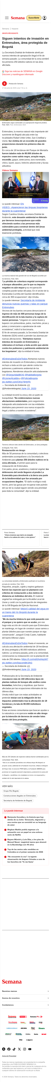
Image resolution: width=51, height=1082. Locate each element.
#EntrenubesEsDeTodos (14, 358)
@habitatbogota (33, 375)
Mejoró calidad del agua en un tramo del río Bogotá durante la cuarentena (25, 612)
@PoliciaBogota (29, 378)
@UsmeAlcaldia (10, 378)
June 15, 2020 (28, 388)
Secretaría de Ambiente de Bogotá (18, 800)
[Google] (3, 1049)
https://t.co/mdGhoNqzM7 (34, 659)
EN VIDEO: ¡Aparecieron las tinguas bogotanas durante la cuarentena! (25, 207)
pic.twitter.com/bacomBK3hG (17, 662)
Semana (5, 29)
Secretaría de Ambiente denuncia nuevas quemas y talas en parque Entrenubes (25, 304)
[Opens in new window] (8, 1049)
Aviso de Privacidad (12, 1056)
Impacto (15, 29)
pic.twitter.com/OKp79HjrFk (16, 382)
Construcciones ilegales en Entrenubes (20, 796)
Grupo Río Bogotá (11, 791)
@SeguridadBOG (15, 375)
